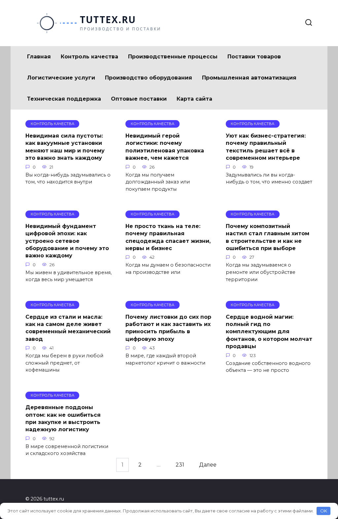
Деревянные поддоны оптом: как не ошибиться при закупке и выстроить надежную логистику (63, 418)
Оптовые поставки (139, 99)
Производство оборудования (148, 78)
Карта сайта (194, 99)
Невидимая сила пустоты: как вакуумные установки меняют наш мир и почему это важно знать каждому (65, 147)
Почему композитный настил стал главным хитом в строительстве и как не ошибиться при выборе (267, 237)
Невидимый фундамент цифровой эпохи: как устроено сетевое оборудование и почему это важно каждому (67, 241)
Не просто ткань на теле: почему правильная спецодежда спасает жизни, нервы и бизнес (168, 237)
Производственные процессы (173, 56)
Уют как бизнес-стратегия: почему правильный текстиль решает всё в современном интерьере (266, 147)
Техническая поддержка (64, 99)
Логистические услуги (61, 78)
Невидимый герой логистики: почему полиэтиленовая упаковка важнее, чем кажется (164, 147)
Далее (208, 465)
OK (323, 510)
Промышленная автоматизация (249, 78)
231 (180, 465)
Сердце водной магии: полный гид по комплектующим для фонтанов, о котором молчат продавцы (269, 331)
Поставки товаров (254, 56)
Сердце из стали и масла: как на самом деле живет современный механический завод (68, 327)
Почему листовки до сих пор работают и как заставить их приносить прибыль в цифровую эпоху (168, 327)
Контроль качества (89, 56)
